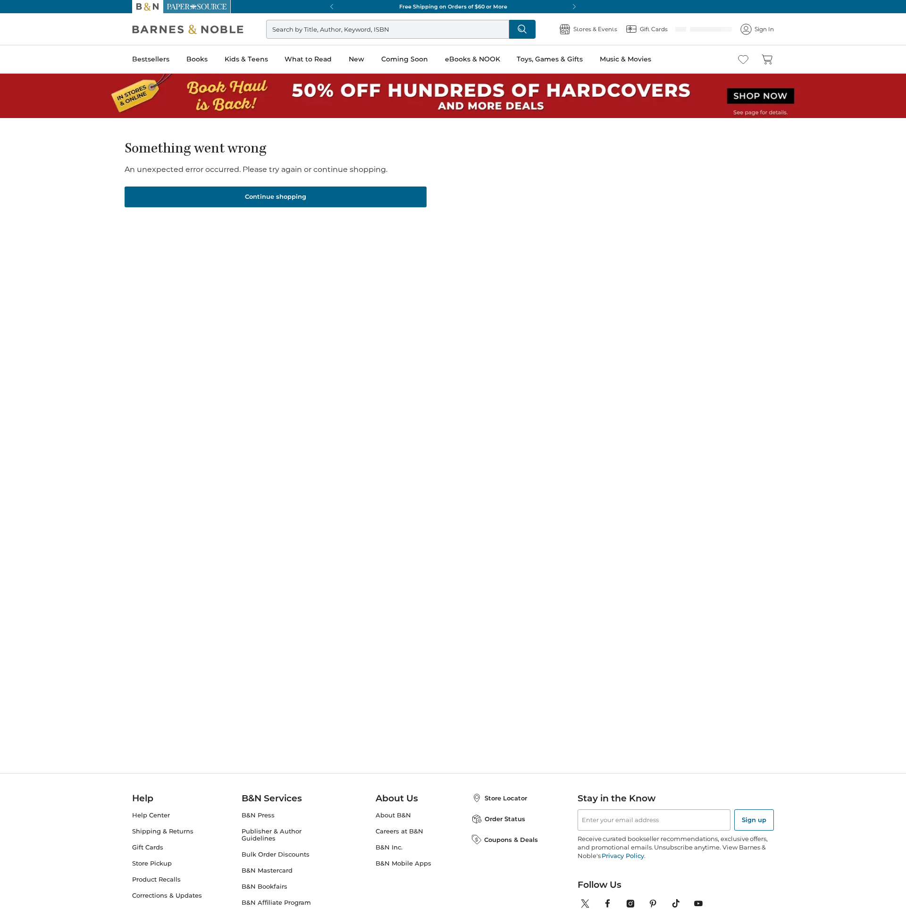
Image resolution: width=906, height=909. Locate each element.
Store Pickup (152, 874)
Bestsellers (150, 59)
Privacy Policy (623, 867)
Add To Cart (612, 305)
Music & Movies (625, 59)
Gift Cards (147, 858)
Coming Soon (404, 59)
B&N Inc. (389, 858)
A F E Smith (399, 166)
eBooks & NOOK (472, 59)
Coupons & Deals (511, 851)
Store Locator (506, 809)
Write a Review (393, 178)
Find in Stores (613, 358)
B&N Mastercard (267, 881)
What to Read (308, 59)
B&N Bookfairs (264, 897)
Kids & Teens (246, 59)
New (356, 59)
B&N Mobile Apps (403, 874)
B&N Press (258, 826)
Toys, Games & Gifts (550, 59)
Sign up (754, 831)
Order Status (505, 830)
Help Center (151, 826)
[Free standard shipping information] (401, 322)
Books (197, 59)
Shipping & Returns (162, 842)
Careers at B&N (399, 842)
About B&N (393, 826)
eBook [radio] (453, 248)
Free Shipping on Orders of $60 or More (453, 6)
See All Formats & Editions (638, 225)
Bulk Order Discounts (276, 865)
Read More (242, 502)
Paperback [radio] (398, 248)
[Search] (525, 29)
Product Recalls (156, 890)
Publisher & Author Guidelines (272, 846)
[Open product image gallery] (245, 244)
